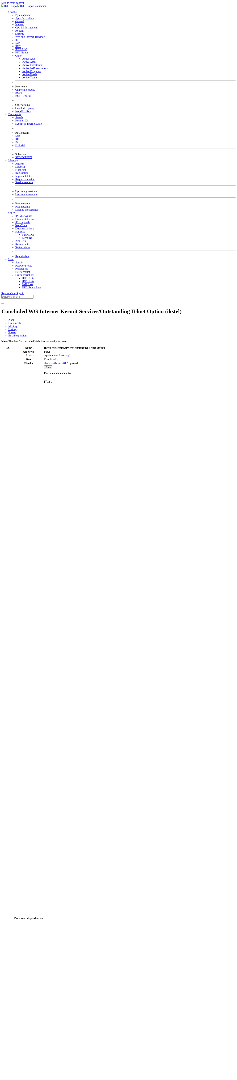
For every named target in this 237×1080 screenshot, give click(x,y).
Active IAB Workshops (35, 68)
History (12, 329)
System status (22, 247)
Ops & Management (26, 27)
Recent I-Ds (21, 120)
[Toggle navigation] (2, 303)
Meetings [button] (13, 160)
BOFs (18, 92)
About (11, 319)
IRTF (18, 46)
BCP (24, 157)
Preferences (21, 268)
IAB (17, 43)
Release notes (22, 244)
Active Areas (29, 61)
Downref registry (24, 228)
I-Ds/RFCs (28, 234)
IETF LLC (21, 49)
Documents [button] (14, 114)
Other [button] (11, 212)
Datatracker (39, 6)
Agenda (19, 163)
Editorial (20, 145)
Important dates (23, 176)
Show (48, 367)
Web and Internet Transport (30, 36)
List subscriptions (24, 274)
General (19, 21)
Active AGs (28, 58)
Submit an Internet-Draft (28, 123)
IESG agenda (22, 222)
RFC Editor (21, 52)
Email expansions (18, 335)
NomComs (21, 225)
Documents (14, 323)
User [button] (11, 259)
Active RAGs (29, 74)
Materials (20, 166)
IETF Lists (28, 278)
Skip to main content (12, 2)
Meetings (27, 237)
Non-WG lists (23, 111)
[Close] (45, 380)
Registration (21, 172)
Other (18, 55)
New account (22, 271)
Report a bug (22, 256)
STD (18, 157)
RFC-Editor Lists (31, 287)
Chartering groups (25, 89)
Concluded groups (25, 108)
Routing (19, 30)
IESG (18, 40)
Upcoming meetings (26, 194)
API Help (20, 240)
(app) (67, 355)
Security (19, 33)
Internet (19, 24)
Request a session (25, 179)
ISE (17, 142)
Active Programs (31, 71)
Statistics (20, 231)
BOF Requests (23, 95)
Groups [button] (12, 11)
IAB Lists (27, 284)
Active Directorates (32, 65)
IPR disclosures (23, 215)
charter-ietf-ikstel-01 (55, 363)
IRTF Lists (28, 281)
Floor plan (21, 169)
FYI (29, 157)
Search (19, 117)
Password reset (23, 265)
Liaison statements (25, 219)
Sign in (19, 262)
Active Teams (29, 77)
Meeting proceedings (26, 209)
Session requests (24, 182)
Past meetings (22, 206)
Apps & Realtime (24, 18)
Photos (12, 332)
